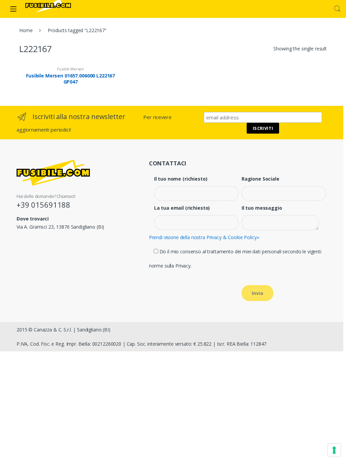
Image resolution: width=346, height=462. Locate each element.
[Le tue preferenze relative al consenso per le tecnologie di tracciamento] (334, 450)
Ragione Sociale (260, 179)
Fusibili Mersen (70, 68)
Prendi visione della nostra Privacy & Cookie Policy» (204, 237)
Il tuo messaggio (262, 208)
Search (337, 9)
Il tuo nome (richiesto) (180, 179)
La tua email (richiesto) (182, 208)
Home (25, 30)
